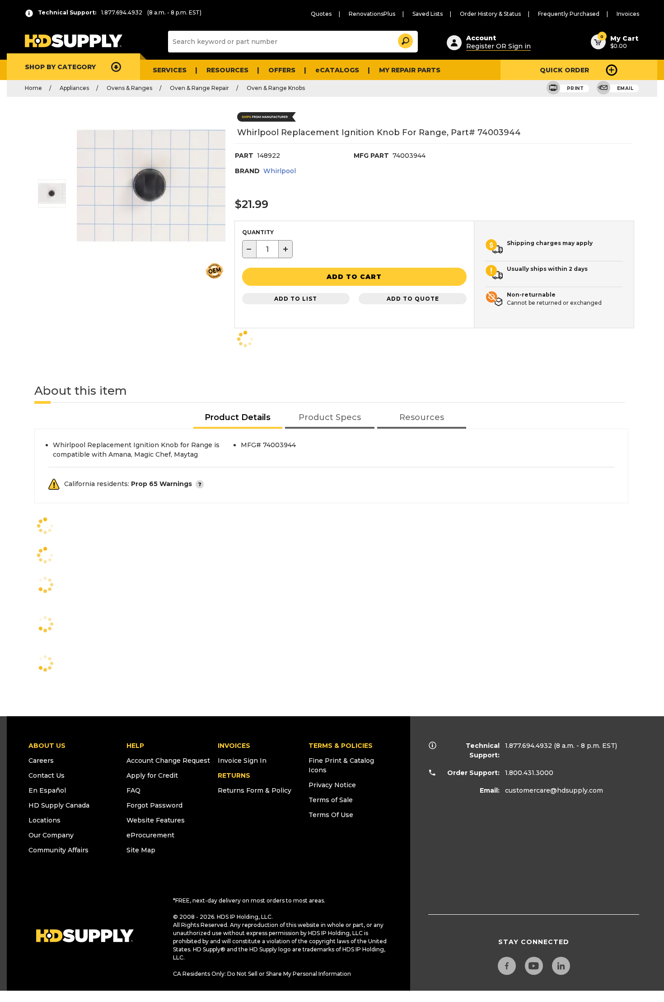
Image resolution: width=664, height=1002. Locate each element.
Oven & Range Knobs (276, 88)
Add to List (295, 298)
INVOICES (234, 746)
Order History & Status (490, 13)
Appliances (74, 88)
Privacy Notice (332, 785)
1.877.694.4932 (528, 746)
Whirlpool (279, 171)
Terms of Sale (331, 800)
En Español (47, 790)
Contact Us (46, 775)
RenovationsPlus (372, 13)
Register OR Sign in (498, 46)
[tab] (238, 418)
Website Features (155, 820)
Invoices (628, 13)
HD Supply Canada (58, 805)
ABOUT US (46, 746)
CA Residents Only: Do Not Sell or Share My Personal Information (262, 973)
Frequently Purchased (568, 13)
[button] (405, 39)
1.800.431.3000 (529, 773)
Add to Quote (413, 298)
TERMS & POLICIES (341, 746)
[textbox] (267, 249)
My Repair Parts (409, 70)
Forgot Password (154, 805)
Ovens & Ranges (129, 88)
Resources (227, 70)
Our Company (51, 835)
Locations (44, 820)
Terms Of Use (331, 815)
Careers (41, 760)
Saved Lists (427, 13)
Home (33, 88)
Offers (281, 70)
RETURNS (234, 775)
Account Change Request (168, 760)
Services (170, 70)
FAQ (133, 790)
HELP (135, 746)
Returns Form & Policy (254, 790)
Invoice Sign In (242, 760)
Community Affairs (58, 850)
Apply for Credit (152, 775)
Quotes (321, 13)
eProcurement (150, 835)
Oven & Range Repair (199, 88)
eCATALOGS (337, 70)
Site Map (140, 850)
